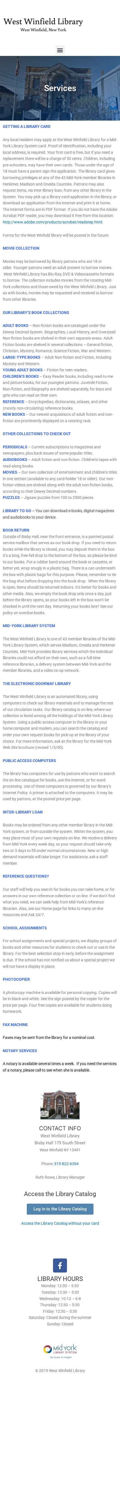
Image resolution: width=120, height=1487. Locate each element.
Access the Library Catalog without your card (60, 1223)
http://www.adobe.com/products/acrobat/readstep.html (52, 222)
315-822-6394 (66, 1163)
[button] (60, 50)
